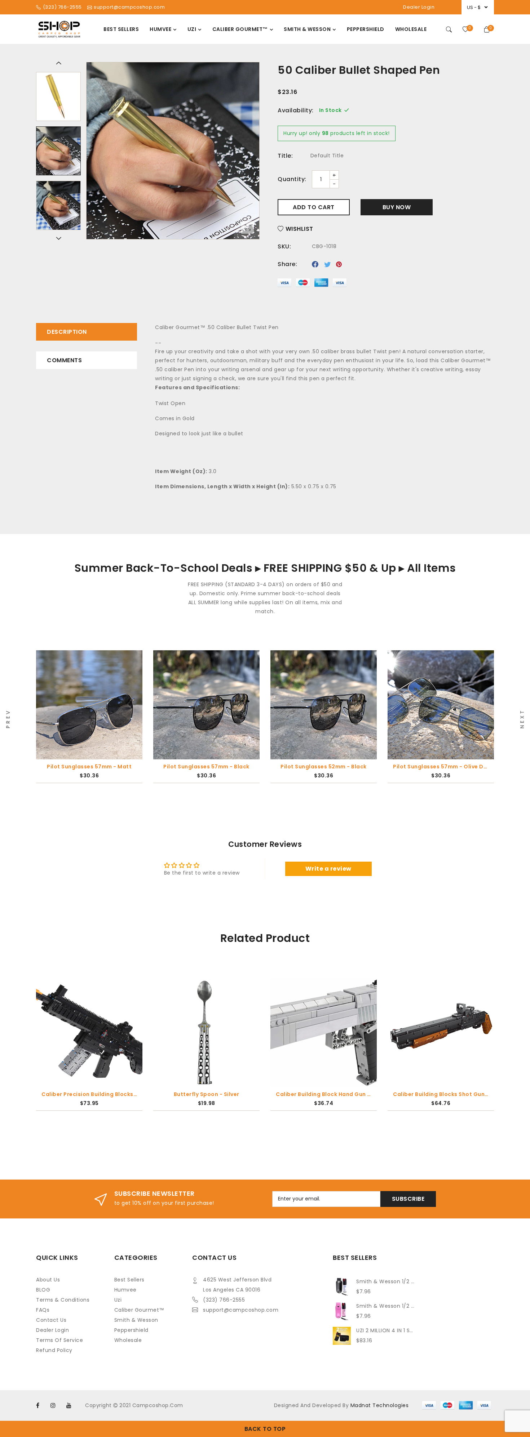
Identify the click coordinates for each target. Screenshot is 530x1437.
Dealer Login (418, 7)
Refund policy (54, 1350)
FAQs (42, 1309)
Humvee (125, 1289)
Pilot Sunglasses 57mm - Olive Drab (441, 766)
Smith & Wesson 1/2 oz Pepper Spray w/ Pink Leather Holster (386, 1306)
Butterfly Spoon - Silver (206, 1094)
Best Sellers (129, 1279)
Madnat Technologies (379, 1405)
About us (48, 1279)
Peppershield (131, 1330)
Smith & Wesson (136, 1320)
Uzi (118, 1299)
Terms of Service (59, 1340)
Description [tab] (67, 332)
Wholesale (128, 1340)
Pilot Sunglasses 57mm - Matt (89, 766)
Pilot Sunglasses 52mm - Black (324, 766)
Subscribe (408, 1199)
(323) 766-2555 (224, 1299)
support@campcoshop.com (240, 1309)
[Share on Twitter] (327, 264)
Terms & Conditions (62, 1299)
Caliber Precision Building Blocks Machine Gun (89, 1094)
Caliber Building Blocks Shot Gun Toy (441, 1094)
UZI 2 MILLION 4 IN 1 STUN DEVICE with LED (386, 1330)
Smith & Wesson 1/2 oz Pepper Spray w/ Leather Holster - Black (386, 1281)
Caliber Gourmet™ (139, 1309)
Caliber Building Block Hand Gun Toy (323, 1094)
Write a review (328, 869)
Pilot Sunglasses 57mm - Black (206, 766)
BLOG (43, 1289)
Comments (64, 360)
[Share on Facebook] (315, 264)
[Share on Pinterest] (339, 264)
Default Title (327, 155)
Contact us (51, 1320)
